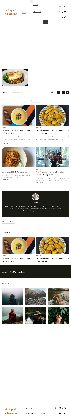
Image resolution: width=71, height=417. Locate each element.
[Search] (45, 22)
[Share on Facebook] (58, 92)
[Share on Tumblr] (67, 92)
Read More (5, 143)
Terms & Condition (31, 413)
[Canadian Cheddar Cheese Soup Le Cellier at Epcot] (18, 115)
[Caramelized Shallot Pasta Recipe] (18, 157)
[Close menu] (31, 1)
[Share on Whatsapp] (63, 92)
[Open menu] (24, 12)
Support (42, 413)
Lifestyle (39, 169)
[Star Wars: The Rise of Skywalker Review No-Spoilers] (52, 157)
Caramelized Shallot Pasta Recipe (15, 172)
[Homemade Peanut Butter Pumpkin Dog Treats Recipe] (52, 115)
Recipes (4, 127)
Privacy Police (30, 409)
